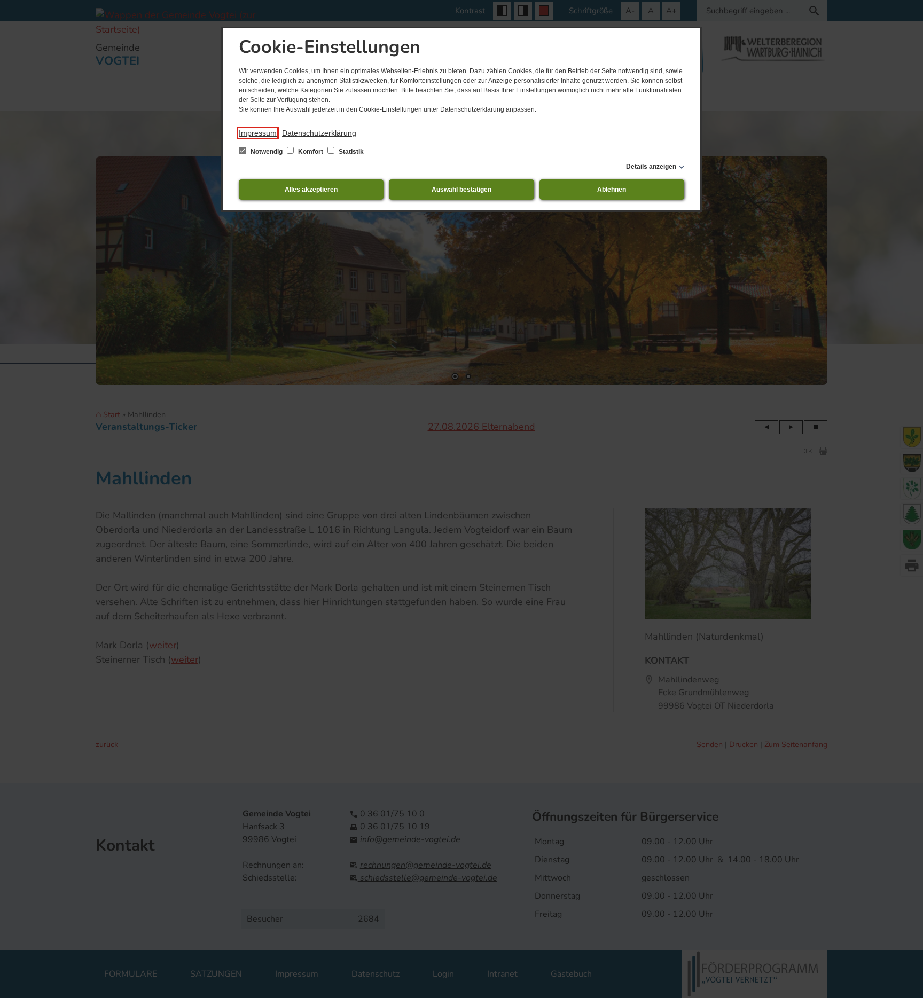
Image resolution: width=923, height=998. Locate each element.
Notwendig (266, 151)
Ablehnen (611, 189)
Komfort (310, 151)
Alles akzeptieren (311, 189)
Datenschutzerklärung (319, 133)
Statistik (350, 151)
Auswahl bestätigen (461, 189)
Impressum (258, 133)
